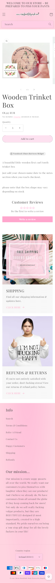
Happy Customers (15, 445)
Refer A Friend (13, 432)
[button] (3, 14)
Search (9, 418)
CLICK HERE (13, 307)
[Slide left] (21, 89)
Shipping (17, 117)
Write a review (27, 219)
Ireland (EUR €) (26, 556)
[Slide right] (34, 89)
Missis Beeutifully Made (23, 578)
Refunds (10, 459)
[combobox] (27, 24)
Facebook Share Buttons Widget (28, 154)
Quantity (6, 122)
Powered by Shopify (38, 578)
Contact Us (11, 439)
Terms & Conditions (16, 425)
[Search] (50, 24)
